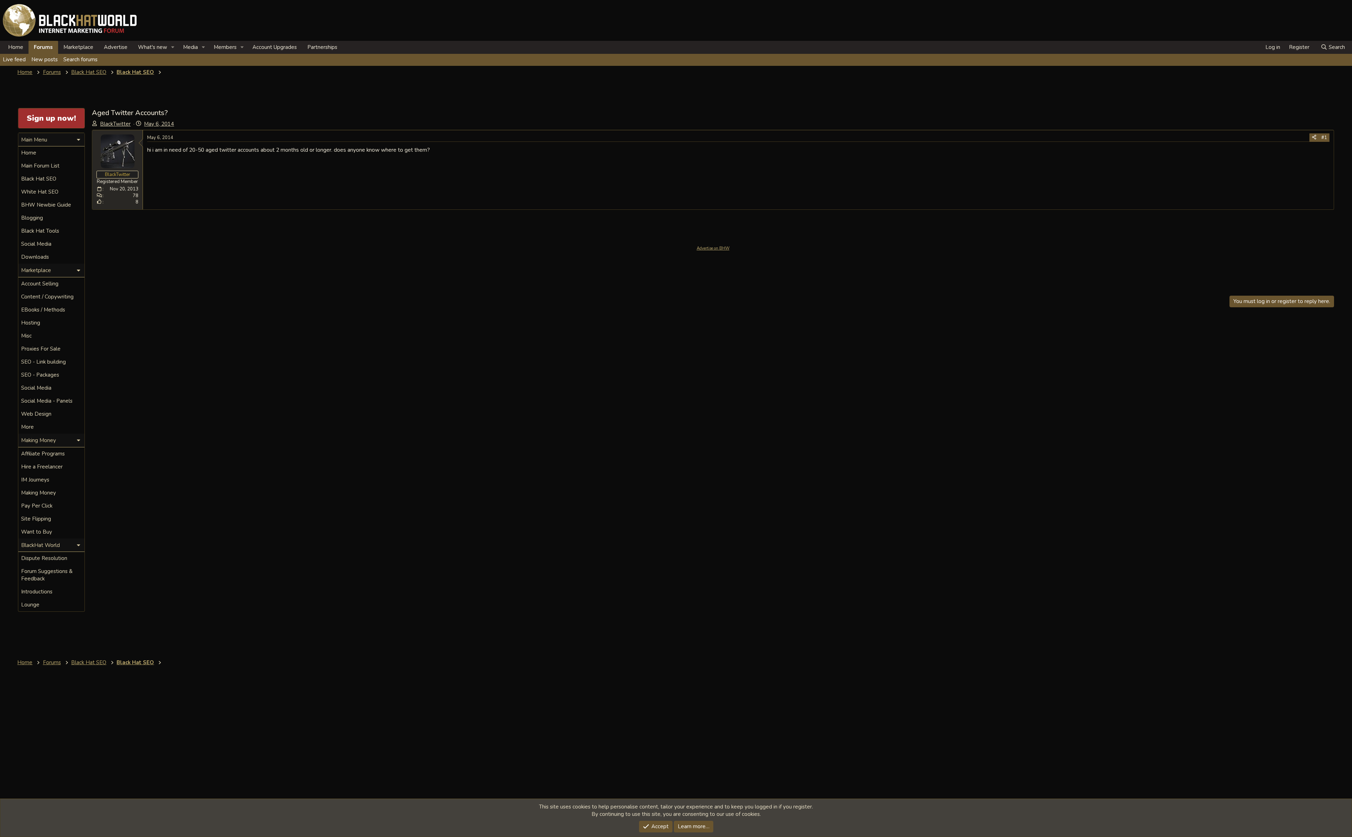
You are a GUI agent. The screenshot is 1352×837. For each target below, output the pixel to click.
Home (15, 47)
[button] (173, 47)
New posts (44, 59)
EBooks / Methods (43, 309)
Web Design (36, 413)
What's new (152, 47)
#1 (1324, 137)
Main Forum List (40, 165)
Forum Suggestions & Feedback (47, 575)
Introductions (36, 591)
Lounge (30, 604)
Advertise (115, 47)
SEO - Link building (43, 361)
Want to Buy (36, 531)
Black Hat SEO (38, 178)
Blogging (32, 217)
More (27, 426)
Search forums (80, 59)
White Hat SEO (39, 191)
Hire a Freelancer (42, 466)
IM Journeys (35, 479)
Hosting (30, 322)
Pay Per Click (36, 505)
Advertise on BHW (713, 248)
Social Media (36, 243)
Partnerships (322, 47)
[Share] (1314, 137)
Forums (43, 47)
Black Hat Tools (40, 230)
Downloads (35, 256)
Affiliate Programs (43, 453)
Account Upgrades (274, 47)
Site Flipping (36, 518)
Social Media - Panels (47, 400)
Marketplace (78, 47)
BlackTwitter (115, 123)
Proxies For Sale (41, 348)
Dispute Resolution (44, 558)
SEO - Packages (40, 374)
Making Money (38, 492)
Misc (26, 335)
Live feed (14, 59)
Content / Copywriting (47, 296)
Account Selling (39, 283)
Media (190, 47)
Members (225, 47)
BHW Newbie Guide (46, 204)
